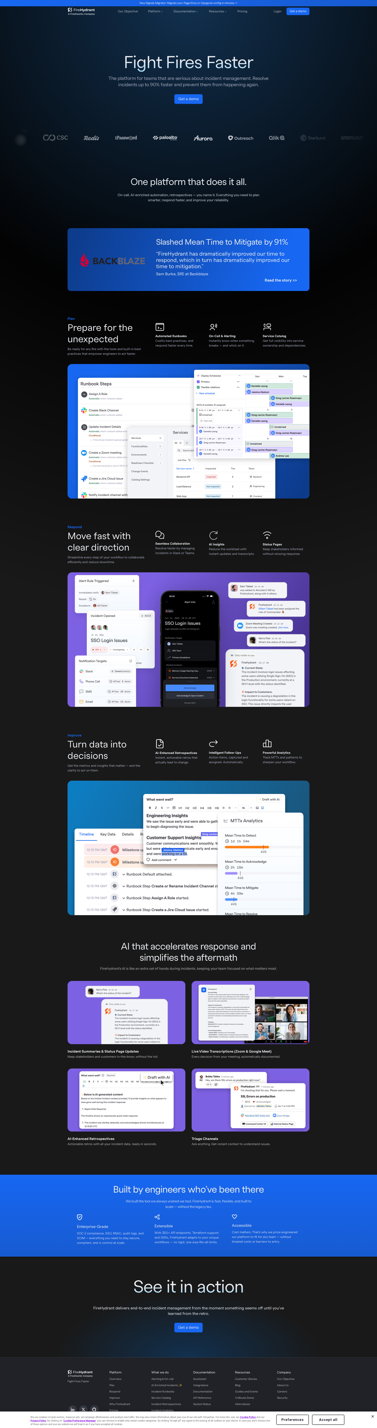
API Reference (202, 1398)
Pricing (242, 11)
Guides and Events (246, 1391)
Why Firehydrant (119, 1404)
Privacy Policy (38, 1420)
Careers (282, 1391)
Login (277, 11)
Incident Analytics (162, 1410)
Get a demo (298, 11)
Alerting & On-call (162, 1379)
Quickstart (199, 1379)
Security (282, 1398)
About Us (283, 1385)
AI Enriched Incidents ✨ (166, 1385)
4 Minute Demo (244, 1398)
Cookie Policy (248, 1417)
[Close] (373, 1416)
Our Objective (128, 11)
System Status (202, 1404)
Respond (114, 1391)
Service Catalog (161, 1398)
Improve (114, 1398)
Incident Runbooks (162, 1391)
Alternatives (242, 1404)
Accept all (328, 1420)
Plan (111, 1385)
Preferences (292, 1420)
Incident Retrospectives (166, 1404)
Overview (115, 1379)
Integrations (200, 1385)
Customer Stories (246, 1379)
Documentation (202, 1391)
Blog (237, 1385)
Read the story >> (281, 280)
